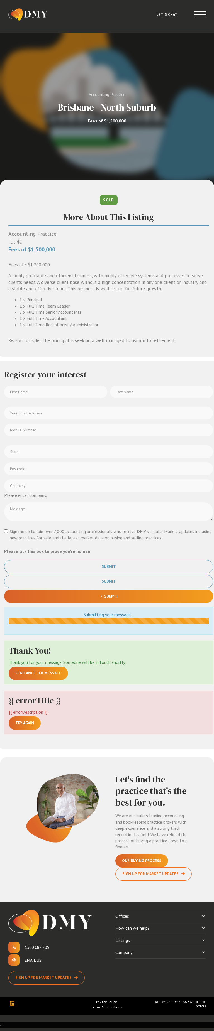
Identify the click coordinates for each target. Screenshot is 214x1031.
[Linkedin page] (13, 1004)
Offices (122, 916)
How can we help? (132, 928)
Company (123, 952)
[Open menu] (200, 14)
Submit (109, 566)
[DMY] (27, 14)
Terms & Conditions (106, 1007)
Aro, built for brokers (198, 1004)
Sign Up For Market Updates (150, 873)
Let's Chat (166, 14)
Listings (122, 940)
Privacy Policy (106, 1002)
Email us (33, 960)
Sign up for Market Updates (43, 977)
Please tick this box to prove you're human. (47, 551)
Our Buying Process (141, 860)
